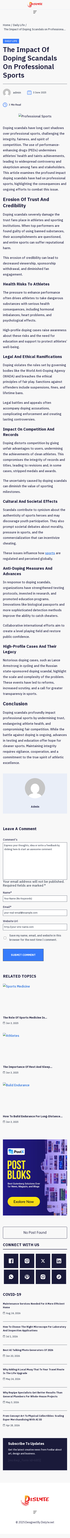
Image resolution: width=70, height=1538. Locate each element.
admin (17, 92)
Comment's (10, 839)
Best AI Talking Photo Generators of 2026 (28, 1350)
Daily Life (19, 25)
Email (7, 907)
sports (50, 553)
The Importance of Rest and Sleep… (27, 1067)
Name (7, 892)
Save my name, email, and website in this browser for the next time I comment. (35, 938)
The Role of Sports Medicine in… (25, 1017)
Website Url (10, 921)
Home (6, 25)
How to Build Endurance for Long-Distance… (33, 1116)
